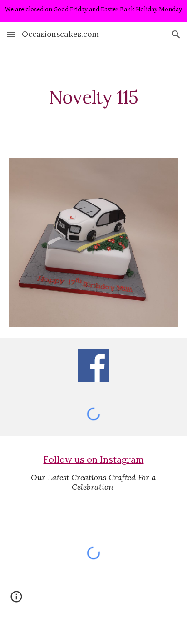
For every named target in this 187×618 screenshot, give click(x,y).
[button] (11, 34)
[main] (93, 97)
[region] (93, 11)
